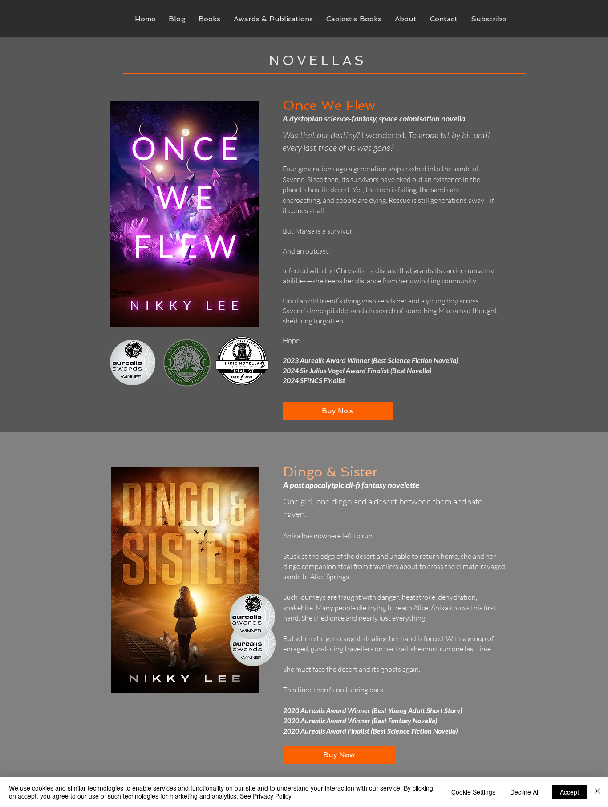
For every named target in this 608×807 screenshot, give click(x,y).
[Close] (597, 792)
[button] (209, 19)
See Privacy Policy (266, 795)
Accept (569, 791)
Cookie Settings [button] (473, 791)
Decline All (524, 791)
